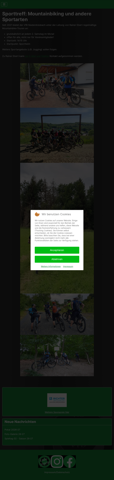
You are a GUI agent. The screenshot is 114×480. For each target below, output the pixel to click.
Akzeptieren (57, 250)
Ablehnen (57, 259)
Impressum (68, 266)
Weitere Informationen (51, 266)
